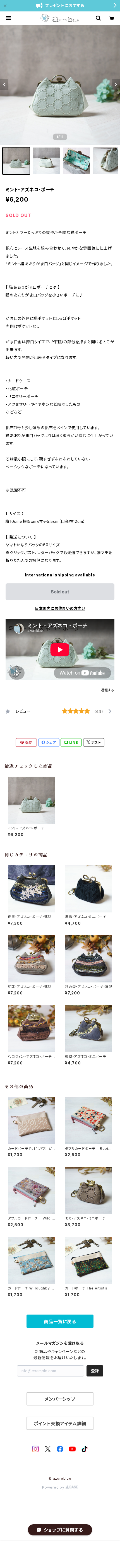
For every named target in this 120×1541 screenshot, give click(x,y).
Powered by (54, 1487)
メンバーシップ (60, 1399)
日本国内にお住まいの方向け (60, 608)
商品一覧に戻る (60, 1321)
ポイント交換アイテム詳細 (60, 1423)
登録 (95, 1370)
